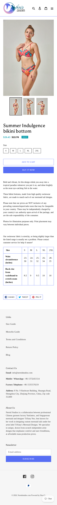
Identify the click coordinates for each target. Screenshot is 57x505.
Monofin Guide (13, 332)
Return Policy (12, 347)
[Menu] (52, 8)
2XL (37, 150)
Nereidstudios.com (24, 495)
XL (28, 150)
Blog (8, 355)
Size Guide (11, 324)
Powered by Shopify (38, 495)
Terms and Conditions (16, 339)
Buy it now (28, 170)
